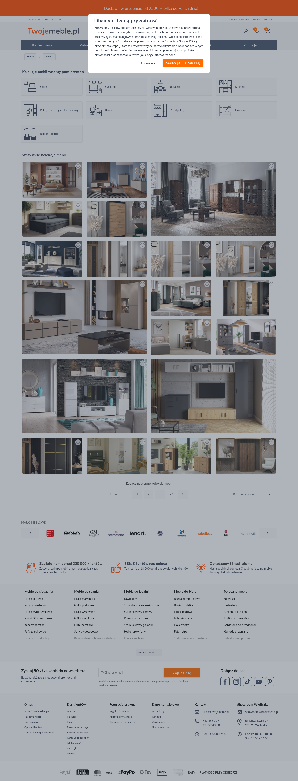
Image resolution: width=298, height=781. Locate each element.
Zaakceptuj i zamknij (183, 63)
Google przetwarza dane (160, 55)
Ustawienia (148, 63)
